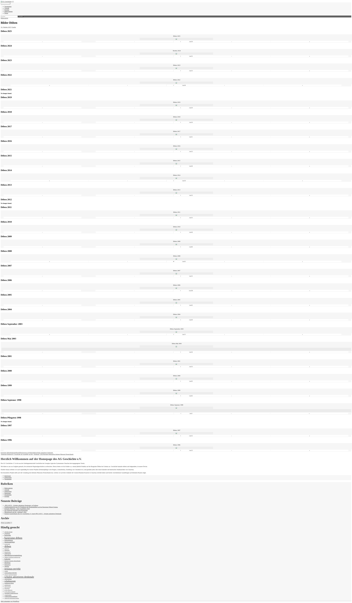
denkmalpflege (14, 452)
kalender (7, 559)
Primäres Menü (5, 3)
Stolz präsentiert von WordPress (10, 601)
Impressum (7, 476)
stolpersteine (7, 588)
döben (20, 452)
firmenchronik (7, 552)
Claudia (13, 27)
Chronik (6, 8)
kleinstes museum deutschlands (12, 561)
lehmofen (7, 565)
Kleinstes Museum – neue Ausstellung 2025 (17, 509)
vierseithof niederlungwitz (11, 593)
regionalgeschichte (10, 573)
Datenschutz (8, 477)
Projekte (6, 10)
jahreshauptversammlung (13, 555)
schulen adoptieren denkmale (44, 452)
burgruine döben (5, 452)
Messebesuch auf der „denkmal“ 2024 (15, 512)
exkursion (6, 550)
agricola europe (8, 532)
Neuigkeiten (7, 6)
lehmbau (7, 563)
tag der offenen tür (8, 590)
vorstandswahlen (7, 595)
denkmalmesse (8, 540)
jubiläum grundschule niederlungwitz (12, 557)
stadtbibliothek (7, 585)
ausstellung (7, 533)
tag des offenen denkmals (9, 591)
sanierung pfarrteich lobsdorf (10, 574)
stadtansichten (9, 583)
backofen (7, 535)
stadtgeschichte (7, 586)
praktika (33, 452)
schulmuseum (10, 581)
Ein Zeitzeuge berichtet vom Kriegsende (16, 510)
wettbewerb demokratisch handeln (11, 598)
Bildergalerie (4, 18)
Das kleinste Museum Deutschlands (58, 454)
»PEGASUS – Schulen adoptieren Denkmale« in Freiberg (21, 505)
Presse (6, 13)
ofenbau (6, 566)
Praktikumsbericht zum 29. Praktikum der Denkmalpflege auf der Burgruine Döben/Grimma (31, 507)
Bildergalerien (8, 11)
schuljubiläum (8, 579)
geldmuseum (7, 553)
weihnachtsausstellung (10, 596)
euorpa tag (6, 548)
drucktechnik (7, 544)
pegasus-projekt (26, 452)
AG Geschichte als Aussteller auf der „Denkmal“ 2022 (22, 454)
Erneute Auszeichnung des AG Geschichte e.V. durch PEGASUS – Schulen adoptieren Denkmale (32, 514)
